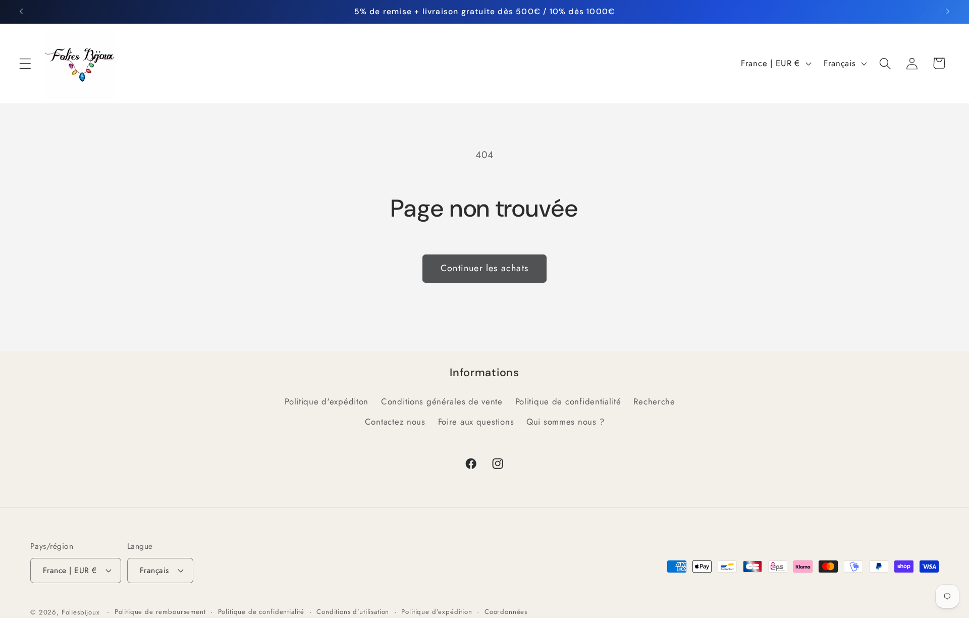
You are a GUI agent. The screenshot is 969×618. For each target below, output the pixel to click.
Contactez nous (395, 422)
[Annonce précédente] (21, 11)
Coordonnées (505, 611)
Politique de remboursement (160, 611)
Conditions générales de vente (442, 401)
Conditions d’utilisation (352, 611)
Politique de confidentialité (568, 401)
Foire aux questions (476, 422)
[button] (25, 63)
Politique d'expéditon (326, 401)
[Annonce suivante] (948, 11)
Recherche (654, 401)
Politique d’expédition (436, 611)
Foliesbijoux (81, 612)
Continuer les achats (484, 268)
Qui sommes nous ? (565, 422)
